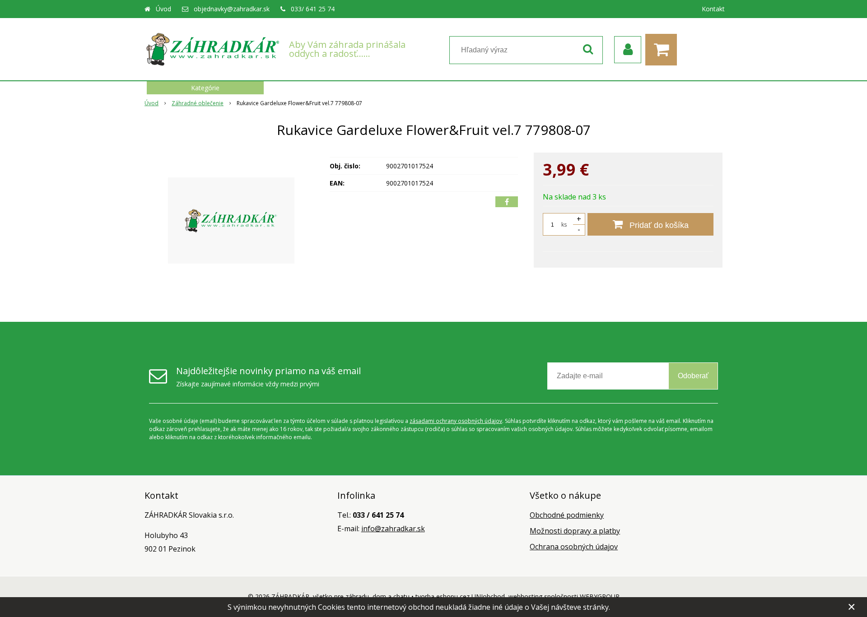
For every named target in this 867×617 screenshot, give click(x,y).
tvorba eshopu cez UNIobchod (460, 596)
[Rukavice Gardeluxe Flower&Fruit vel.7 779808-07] (231, 220)
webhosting (525, 596)
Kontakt (713, 9)
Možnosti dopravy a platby (575, 531)
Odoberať (693, 376)
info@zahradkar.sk (393, 528)
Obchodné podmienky (567, 515)
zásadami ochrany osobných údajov (456, 421)
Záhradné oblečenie (198, 103)
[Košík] (663, 49)
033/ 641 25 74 (313, 9)
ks (564, 224)
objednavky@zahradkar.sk (232, 9)
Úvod (163, 9)
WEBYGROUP (600, 596)
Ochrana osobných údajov (574, 547)
